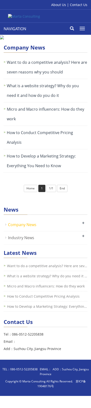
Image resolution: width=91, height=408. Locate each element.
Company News (22, 224)
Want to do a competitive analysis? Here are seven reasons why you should (47, 67)
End (62, 188)
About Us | (60, 4)
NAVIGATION (15, 28)
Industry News (21, 237)
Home (30, 188)
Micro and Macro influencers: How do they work (45, 114)
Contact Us (78, 4)
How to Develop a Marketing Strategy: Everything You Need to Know (41, 160)
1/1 (51, 188)
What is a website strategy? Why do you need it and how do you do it (43, 90)
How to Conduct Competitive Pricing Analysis (40, 137)
